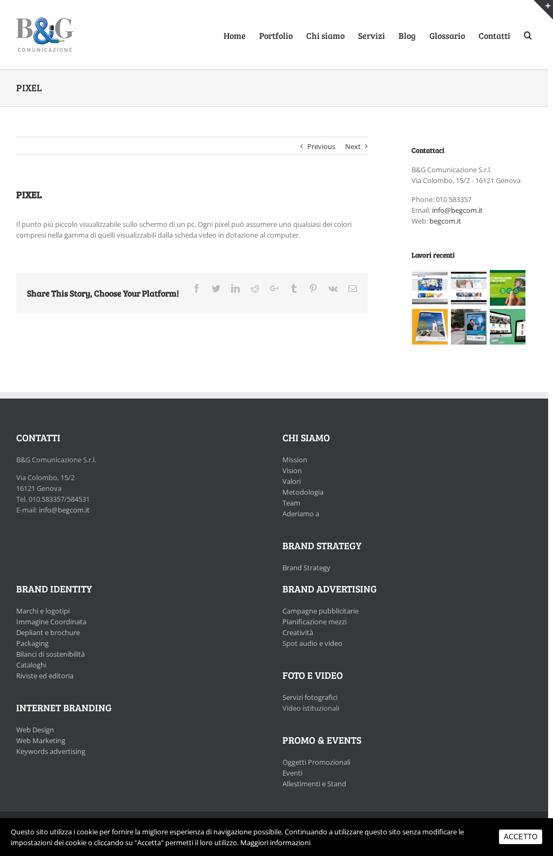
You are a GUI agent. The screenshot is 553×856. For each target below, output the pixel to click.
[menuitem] (241, 34)
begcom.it (445, 221)
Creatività (297, 632)
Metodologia (302, 492)
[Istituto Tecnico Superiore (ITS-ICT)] (469, 326)
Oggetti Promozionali (316, 762)
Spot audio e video (312, 643)
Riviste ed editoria (44, 675)
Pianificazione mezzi (314, 621)
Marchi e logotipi (43, 611)
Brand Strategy (306, 567)
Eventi (292, 773)
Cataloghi (31, 665)
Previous (321, 146)
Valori (291, 481)
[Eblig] (469, 287)
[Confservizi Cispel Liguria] (508, 287)
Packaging (32, 643)
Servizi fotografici (310, 697)
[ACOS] (430, 287)
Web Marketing (40, 740)
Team (291, 503)
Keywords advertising (50, 751)
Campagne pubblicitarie (320, 611)
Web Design (35, 729)
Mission (294, 459)
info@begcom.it (457, 210)
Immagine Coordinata (51, 621)
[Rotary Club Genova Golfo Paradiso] (430, 326)
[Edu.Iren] (508, 326)
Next (353, 146)
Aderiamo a (300, 513)
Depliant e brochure (48, 632)
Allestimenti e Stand (314, 783)
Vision (292, 470)
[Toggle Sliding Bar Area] (543, 9)
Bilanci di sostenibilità (50, 654)
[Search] (528, 34)
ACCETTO (520, 837)
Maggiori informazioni (275, 842)
